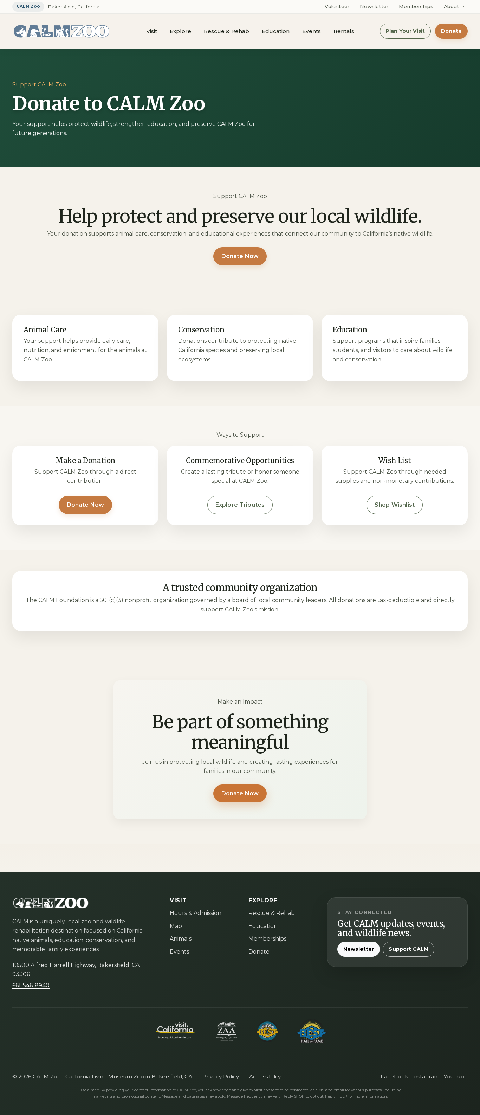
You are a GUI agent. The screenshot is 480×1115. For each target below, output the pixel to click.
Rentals (343, 31)
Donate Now (240, 256)
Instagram (426, 1076)
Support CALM (408, 949)
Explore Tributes (240, 504)
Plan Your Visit (405, 31)
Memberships (416, 6)
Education (276, 31)
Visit (151, 31)
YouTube (456, 1076)
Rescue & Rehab (226, 31)
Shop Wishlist (395, 504)
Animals (181, 938)
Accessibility (265, 1076)
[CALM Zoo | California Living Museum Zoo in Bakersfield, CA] (61, 31)
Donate (451, 31)
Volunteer (337, 6)
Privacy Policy (220, 1076)
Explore (180, 31)
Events (311, 31)
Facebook (394, 1076)
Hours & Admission (195, 913)
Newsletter (374, 6)
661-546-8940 (31, 985)
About (454, 6)
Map (176, 926)
